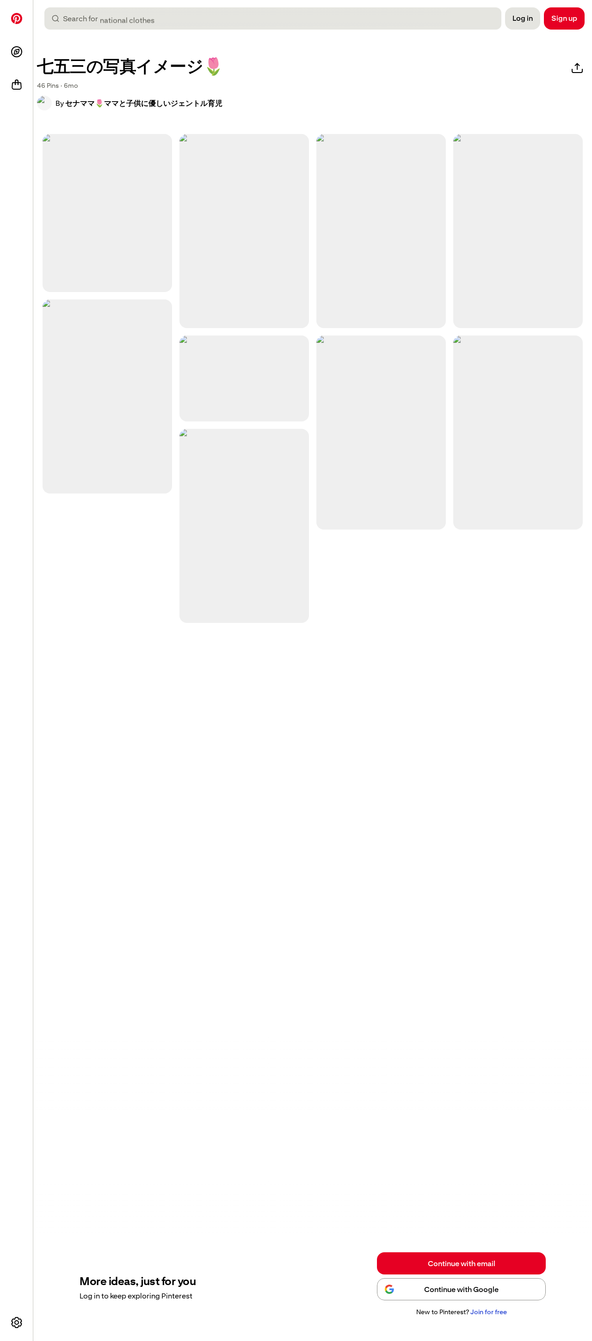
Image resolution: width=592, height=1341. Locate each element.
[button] (44, 103)
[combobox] (276, 18)
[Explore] (17, 52)
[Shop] (17, 85)
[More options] (17, 1322)
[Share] (577, 68)
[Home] (17, 18)
